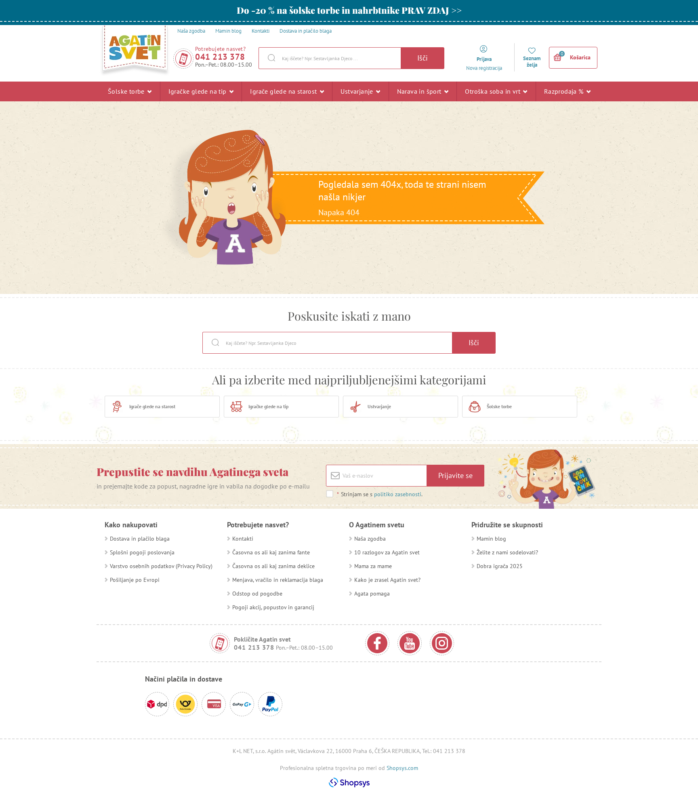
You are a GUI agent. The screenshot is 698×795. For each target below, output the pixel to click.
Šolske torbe (127, 91)
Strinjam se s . (380, 494)
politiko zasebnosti (397, 494)
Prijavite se (455, 475)
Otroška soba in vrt (493, 91)
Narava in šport (420, 91)
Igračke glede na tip (198, 91)
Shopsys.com (402, 768)
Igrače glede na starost (284, 91)
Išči (422, 58)
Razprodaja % (564, 91)
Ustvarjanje (358, 91)
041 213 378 (220, 56)
